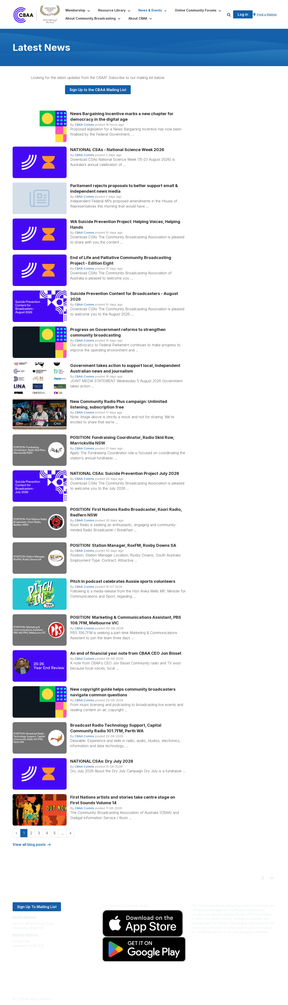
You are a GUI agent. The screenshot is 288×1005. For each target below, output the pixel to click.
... (62, 833)
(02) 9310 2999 (24, 959)
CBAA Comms (84, 124)
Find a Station (266, 14)
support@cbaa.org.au (29, 964)
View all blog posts (29, 844)
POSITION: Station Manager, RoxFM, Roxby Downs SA (123, 545)
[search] (223, 14)
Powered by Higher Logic (256, 999)
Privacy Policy (23, 977)
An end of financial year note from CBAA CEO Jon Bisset (125, 653)
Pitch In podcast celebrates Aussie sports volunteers (122, 581)
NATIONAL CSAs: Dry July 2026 (101, 761)
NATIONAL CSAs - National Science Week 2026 (117, 149)
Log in (243, 14)
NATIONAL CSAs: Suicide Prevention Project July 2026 (124, 473)
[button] (78, 10)
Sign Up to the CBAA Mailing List (98, 89)
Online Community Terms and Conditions (42, 984)
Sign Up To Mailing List (36, 906)
